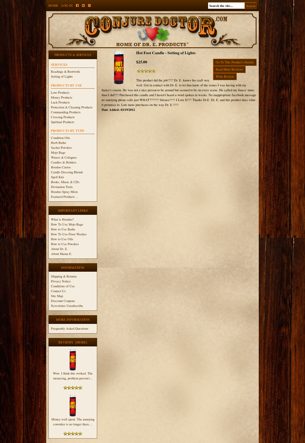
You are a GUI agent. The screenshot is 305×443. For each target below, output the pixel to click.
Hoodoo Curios (61, 167)
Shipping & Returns (64, 276)
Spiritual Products (62, 122)
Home (53, 5)
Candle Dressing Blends (67, 172)
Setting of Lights (62, 76)
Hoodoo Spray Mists (64, 192)
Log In (67, 5)
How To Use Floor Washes (69, 234)
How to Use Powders (65, 244)
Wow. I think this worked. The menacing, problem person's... (73, 375)
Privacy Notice (61, 281)
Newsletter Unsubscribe (67, 306)
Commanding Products (66, 112)
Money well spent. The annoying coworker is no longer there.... (72, 421)
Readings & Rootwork (65, 71)
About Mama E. (61, 254)
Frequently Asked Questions (69, 328)
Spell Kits (57, 177)
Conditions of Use (63, 286)
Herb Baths (58, 143)
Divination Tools (62, 187)
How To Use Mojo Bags (67, 224)
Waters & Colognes (64, 157)
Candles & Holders (63, 162)
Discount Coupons (63, 301)
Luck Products (60, 102)
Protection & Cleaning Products (72, 107)
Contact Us (58, 291)
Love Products (60, 92)
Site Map (57, 296)
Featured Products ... (64, 197)
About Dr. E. (59, 249)
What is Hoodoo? (62, 219)
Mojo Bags (58, 152)
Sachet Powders (61, 147)
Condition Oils (60, 138)
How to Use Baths (63, 229)
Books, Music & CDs (65, 182)
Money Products (61, 97)
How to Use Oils (62, 239)
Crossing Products (63, 117)
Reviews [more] (72, 342)
